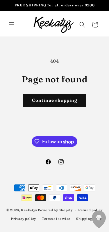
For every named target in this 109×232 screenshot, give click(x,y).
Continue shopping (54, 100)
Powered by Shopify (55, 210)
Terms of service (56, 219)
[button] (11, 24)
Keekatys (29, 210)
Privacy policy (23, 219)
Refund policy (90, 210)
